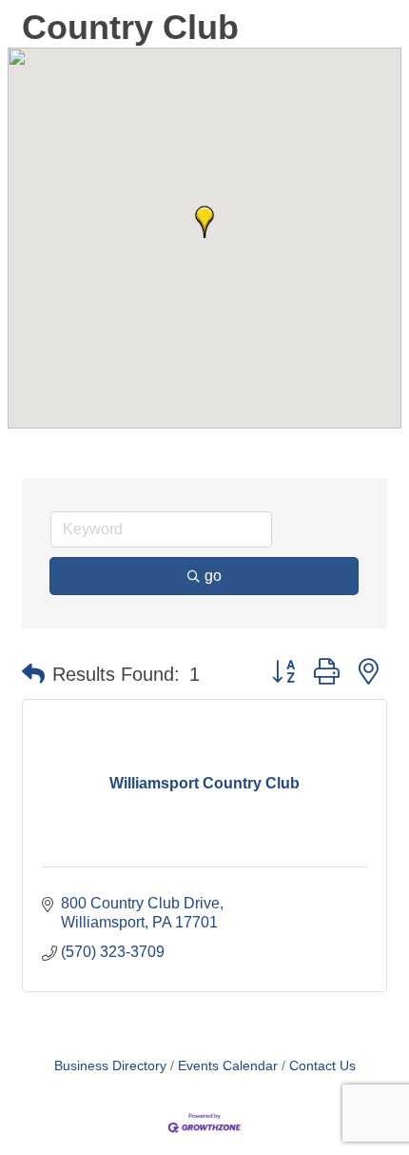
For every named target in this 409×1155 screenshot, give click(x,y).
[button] (204, 222)
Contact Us (322, 1066)
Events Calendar (228, 1066)
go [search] (213, 576)
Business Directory (110, 1066)
